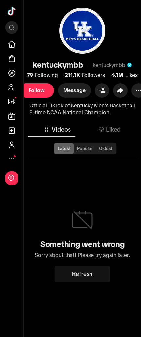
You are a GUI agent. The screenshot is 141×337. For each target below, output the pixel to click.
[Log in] (11, 177)
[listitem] (11, 44)
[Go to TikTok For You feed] (12, 11)
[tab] (57, 129)
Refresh (82, 274)
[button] (102, 90)
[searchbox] (11, 27)
